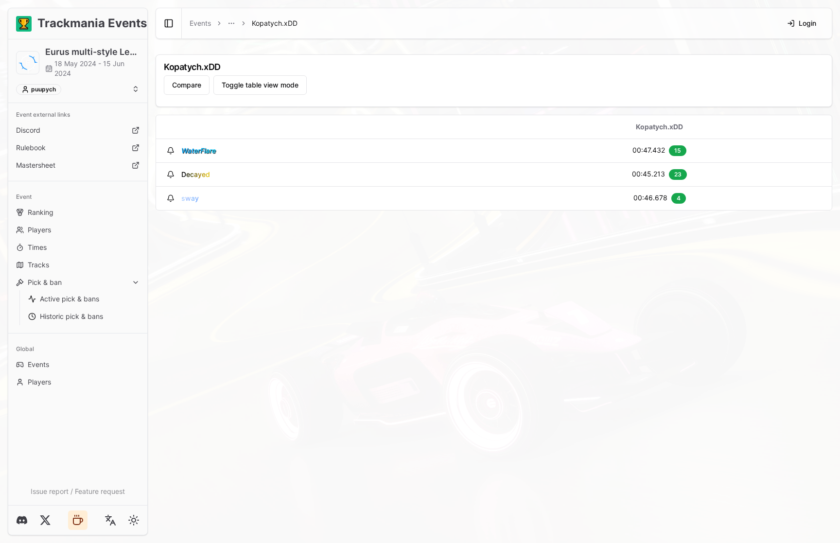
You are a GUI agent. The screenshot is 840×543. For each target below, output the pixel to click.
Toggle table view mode (260, 85)
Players (39, 230)
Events (38, 364)
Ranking (40, 212)
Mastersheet (35, 165)
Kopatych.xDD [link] (275, 23)
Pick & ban (45, 282)
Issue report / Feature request (78, 491)
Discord (28, 130)
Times (37, 247)
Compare (186, 85)
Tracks (38, 265)
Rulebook (31, 147)
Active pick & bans (69, 299)
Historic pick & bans (71, 316)
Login (807, 23)
